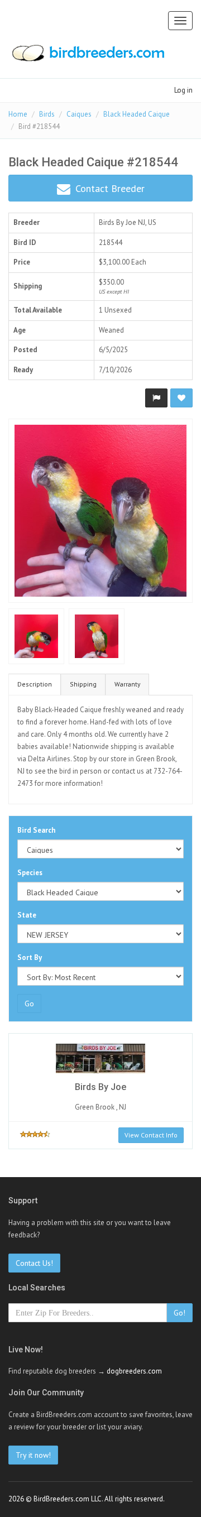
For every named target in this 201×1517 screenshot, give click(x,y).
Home (17, 114)
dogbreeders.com (134, 1371)
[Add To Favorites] (181, 397)
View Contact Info (151, 1135)
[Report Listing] (156, 397)
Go (29, 1003)
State (26, 915)
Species (29, 872)
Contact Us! (34, 1263)
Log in (183, 90)
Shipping (83, 684)
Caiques (79, 114)
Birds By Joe (117, 222)
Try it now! (33, 1455)
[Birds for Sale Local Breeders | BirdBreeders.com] (87, 56)
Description (34, 684)
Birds (47, 114)
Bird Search (36, 830)
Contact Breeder (109, 188)
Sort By (29, 957)
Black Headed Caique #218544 (93, 162)
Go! (179, 1313)
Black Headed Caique (136, 114)
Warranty (127, 684)
